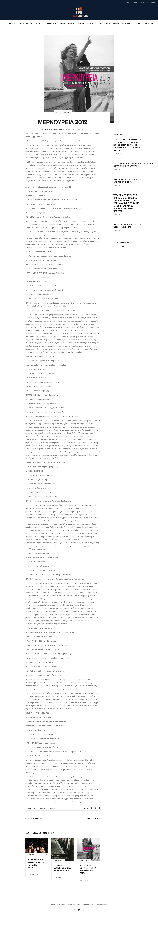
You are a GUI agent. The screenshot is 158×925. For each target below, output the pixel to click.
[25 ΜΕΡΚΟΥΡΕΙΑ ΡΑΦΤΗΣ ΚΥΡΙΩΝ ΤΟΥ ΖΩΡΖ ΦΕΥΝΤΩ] (36, 846)
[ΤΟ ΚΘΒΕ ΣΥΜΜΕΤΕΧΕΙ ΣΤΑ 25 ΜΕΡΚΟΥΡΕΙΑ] (62, 849)
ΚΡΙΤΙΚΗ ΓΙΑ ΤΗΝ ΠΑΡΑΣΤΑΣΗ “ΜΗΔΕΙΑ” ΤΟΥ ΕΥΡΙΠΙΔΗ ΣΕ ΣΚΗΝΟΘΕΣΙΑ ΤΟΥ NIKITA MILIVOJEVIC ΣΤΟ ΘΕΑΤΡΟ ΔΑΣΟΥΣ (128, 145)
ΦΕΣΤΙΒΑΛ (65, 112)
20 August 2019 (33, 874)
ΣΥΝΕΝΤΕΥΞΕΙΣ (41, 854)
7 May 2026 (116, 169)
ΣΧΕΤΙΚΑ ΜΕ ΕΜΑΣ (8, 3)
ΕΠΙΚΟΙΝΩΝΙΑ (37, 3)
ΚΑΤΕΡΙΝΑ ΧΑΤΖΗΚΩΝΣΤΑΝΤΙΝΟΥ (52, 129)
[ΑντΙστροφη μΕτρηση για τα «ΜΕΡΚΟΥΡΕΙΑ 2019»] (88, 849)
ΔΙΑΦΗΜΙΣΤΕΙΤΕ (24, 3)
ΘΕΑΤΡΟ (59, 112)
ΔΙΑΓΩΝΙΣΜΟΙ (50, 3)
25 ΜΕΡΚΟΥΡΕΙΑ (37, 808)
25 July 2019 (84, 880)
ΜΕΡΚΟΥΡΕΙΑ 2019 (49, 808)
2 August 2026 (117, 153)
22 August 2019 (70, 129)
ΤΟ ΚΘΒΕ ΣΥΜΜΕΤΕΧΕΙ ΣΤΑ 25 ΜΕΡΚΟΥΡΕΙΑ (62, 868)
